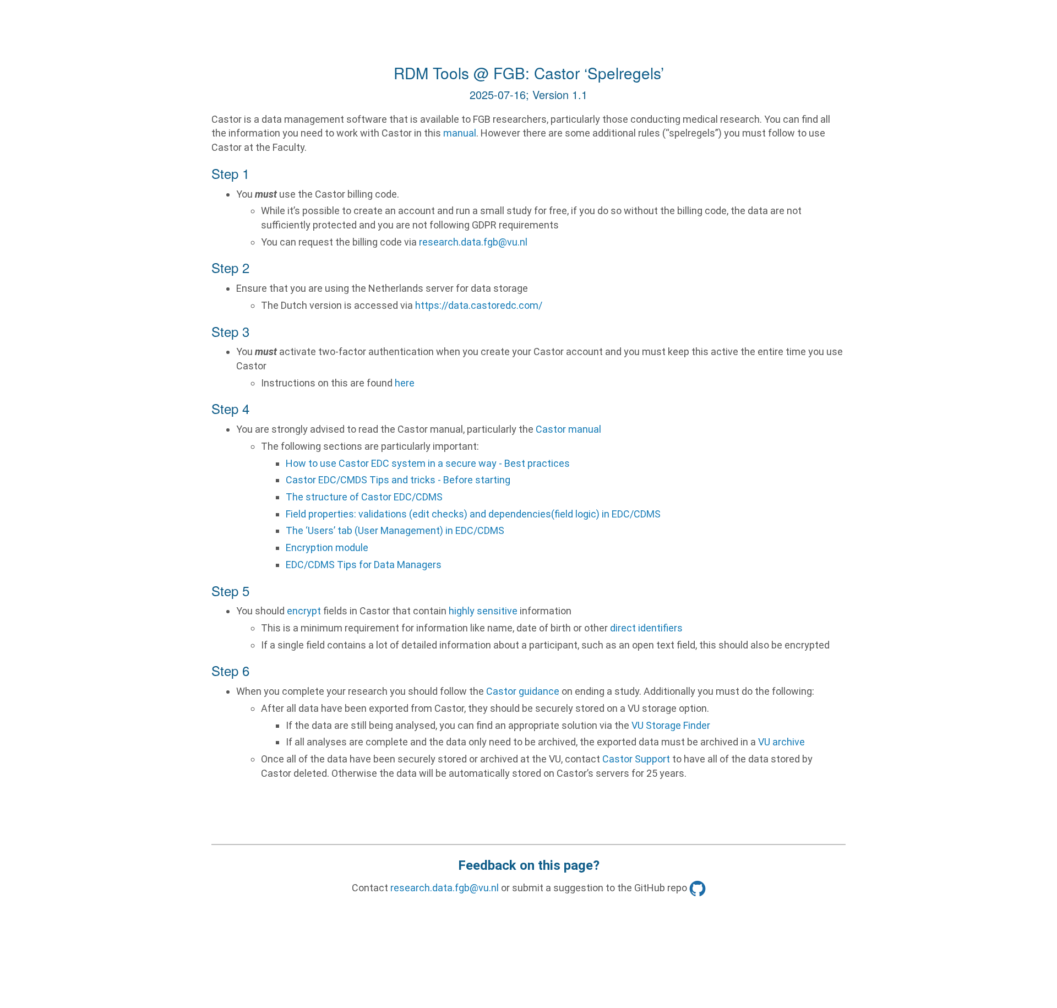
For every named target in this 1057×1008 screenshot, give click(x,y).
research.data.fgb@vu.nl (473, 242)
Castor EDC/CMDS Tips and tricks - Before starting (398, 480)
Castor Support (636, 759)
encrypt (304, 611)
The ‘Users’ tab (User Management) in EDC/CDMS (395, 530)
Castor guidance (522, 691)
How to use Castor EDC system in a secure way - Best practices (428, 463)
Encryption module (327, 547)
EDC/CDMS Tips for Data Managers (364, 564)
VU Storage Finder (670, 725)
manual (459, 133)
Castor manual (568, 429)
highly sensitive (483, 611)
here (405, 383)
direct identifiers (646, 628)
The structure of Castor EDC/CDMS (364, 497)
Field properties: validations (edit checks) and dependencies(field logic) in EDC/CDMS (473, 514)
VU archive (781, 742)
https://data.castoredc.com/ (478, 305)
